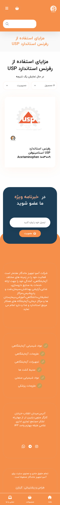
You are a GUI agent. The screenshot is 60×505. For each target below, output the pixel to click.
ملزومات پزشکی (27, 386)
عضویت (28, 233)
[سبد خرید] (17, 8)
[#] (36, 446)
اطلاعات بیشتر (28, 170)
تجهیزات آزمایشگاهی (27, 362)
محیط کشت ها (26, 370)
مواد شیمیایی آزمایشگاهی (27, 346)
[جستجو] (7, 24)
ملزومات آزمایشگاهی (27, 354)
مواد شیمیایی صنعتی (27, 378)
